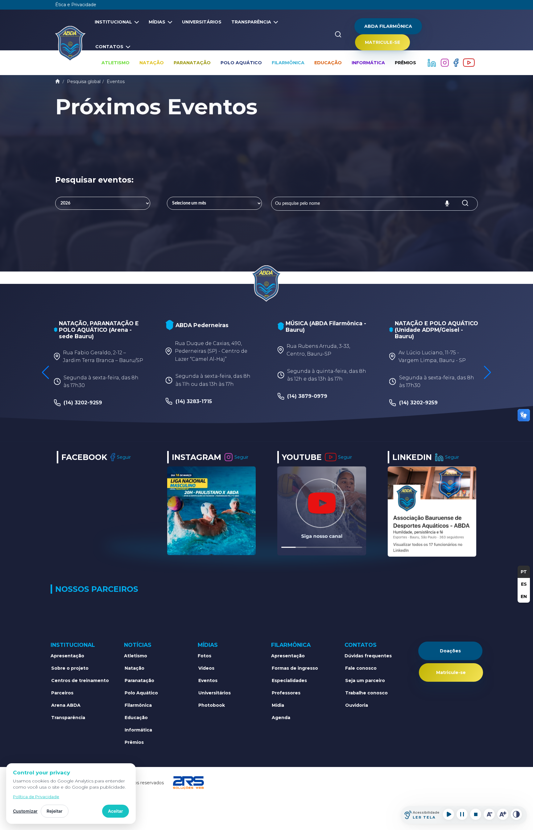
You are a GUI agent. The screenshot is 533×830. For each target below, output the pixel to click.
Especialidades (289, 680)
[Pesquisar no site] (465, 203)
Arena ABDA (66, 705)
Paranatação (192, 62)
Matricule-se (382, 42)
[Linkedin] (432, 62)
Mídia (278, 705)
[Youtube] (469, 62)
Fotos (204, 656)
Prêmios (405, 62)
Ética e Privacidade (75, 4)
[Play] (448, 814)
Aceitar (115, 811)
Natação (151, 62)
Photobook (211, 705)
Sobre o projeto (70, 668)
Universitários (201, 22)
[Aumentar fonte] (502, 814)
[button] (487, 372)
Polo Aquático (241, 62)
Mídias (157, 22)
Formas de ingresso (295, 668)
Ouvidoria (356, 705)
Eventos (116, 81)
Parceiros (62, 693)
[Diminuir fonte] (489, 814)
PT (524, 572)
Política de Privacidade (36, 796)
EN (524, 596)
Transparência (251, 22)
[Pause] (462, 814)
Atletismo (115, 62)
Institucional (113, 22)
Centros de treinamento (80, 680)
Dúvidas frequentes (368, 656)
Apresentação (67, 656)
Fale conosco (361, 668)
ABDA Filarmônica (388, 26)
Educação (328, 62)
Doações (450, 651)
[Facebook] (456, 62)
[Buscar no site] (338, 34)
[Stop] (475, 814)
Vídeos (206, 668)
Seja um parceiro (365, 680)
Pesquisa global (84, 81)
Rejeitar (55, 811)
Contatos (109, 46)
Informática (368, 62)
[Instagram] (445, 62)
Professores (286, 693)
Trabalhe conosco (366, 693)
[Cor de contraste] (516, 814)
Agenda (281, 717)
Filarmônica (288, 62)
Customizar (25, 811)
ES (524, 584)
